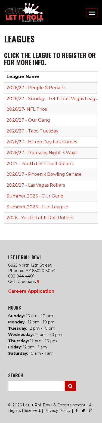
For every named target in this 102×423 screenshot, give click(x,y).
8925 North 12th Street (30, 265)
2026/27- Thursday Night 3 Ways (42, 152)
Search (70, 386)
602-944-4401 (21, 276)
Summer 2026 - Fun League (37, 206)
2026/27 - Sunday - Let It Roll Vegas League (54, 98)
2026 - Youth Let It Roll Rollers (40, 217)
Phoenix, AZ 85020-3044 (31, 270)
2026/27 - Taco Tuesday (32, 131)
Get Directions (22, 281)
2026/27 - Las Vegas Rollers (36, 185)
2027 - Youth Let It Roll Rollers (40, 163)
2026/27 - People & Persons (36, 87)
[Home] (22, 12)
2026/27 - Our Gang (28, 120)
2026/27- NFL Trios (27, 109)
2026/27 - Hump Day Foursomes (42, 141)
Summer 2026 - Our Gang (35, 196)
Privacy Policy (57, 410)
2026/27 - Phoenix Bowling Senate (44, 174)
